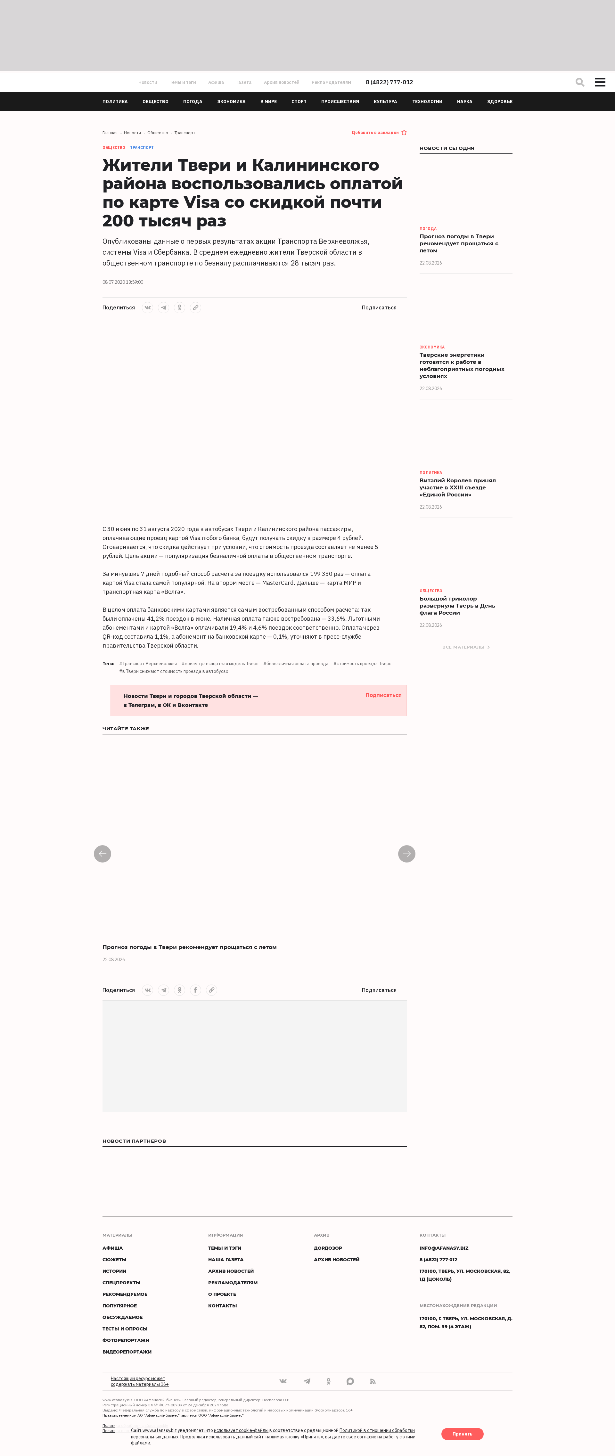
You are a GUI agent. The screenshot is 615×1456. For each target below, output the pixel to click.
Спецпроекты (121, 1283)
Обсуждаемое (122, 1317)
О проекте (222, 1294)
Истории (114, 1271)
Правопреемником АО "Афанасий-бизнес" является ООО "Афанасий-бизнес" (173, 1415)
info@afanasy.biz (444, 1248)
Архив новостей (281, 82)
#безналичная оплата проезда (296, 664)
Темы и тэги (182, 82)
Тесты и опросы (125, 1329)
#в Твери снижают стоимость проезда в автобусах (173, 671)
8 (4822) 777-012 (389, 82)
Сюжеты (114, 1259)
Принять (462, 1434)
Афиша (216, 82)
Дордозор (328, 1248)
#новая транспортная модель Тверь (220, 664)
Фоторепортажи (125, 1340)
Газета (244, 82)
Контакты (222, 1306)
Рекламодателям (331, 82)
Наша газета (226, 1259)
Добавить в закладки (375, 132)
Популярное (119, 1306)
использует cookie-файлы (241, 1431)
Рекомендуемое (124, 1294)
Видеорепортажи (127, 1352)
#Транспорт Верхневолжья (148, 664)
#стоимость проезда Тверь (362, 664)
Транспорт (142, 147)
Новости (147, 82)
